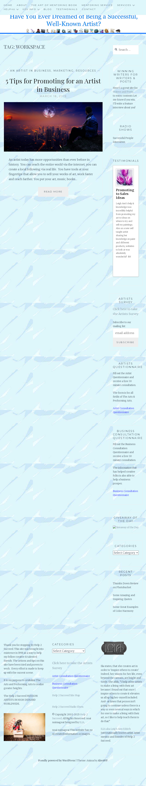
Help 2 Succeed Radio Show (67, 697)
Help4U (9, 9)
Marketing (63, 70)
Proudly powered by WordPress (56, 751)
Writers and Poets (123, 91)
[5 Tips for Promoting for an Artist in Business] (53, 150)
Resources (86, 70)
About (22, 5)
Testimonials (66, 9)
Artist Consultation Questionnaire (71, 666)
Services (124, 5)
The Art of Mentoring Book (54, 5)
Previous (131, 263)
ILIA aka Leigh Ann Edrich (116, 719)
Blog (48, 9)
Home (8, 5)
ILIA (81, 713)
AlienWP (103, 751)
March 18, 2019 (53, 96)
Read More (54, 193)
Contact (89, 9)
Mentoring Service (97, 5)
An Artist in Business (30, 70)
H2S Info (29, 9)
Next (134, 263)
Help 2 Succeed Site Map (66, 686)
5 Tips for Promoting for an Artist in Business (53, 84)
